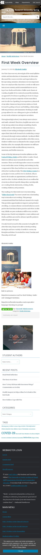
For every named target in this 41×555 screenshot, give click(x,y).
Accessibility (8, 2)
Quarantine (20, 437)
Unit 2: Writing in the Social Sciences (15, 526)
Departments (26, 2)
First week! (19, 308)
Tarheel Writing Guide (9, 157)
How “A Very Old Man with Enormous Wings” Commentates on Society (18, 386)
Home (3, 56)
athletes (16, 429)
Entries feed (6, 459)
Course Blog (6, 517)
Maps (17, 2)
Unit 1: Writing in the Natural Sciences (15, 521)
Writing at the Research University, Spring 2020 (20, 11)
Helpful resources (28, 308)
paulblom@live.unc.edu (19, 486)
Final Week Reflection (10, 375)
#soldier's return (13, 426)
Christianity (25, 429)
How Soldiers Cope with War (12, 400)
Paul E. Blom (12, 474)
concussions (31, 429)
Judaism (9, 437)
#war (12, 429)
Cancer (20, 429)
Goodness (32, 433)
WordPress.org (7, 469)
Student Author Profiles (10, 536)
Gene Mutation (26, 433)
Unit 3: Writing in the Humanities (13, 531)
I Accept (20, 551)
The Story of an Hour (9, 380)
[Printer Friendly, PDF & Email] (7, 309)
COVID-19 (8, 433)
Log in (4, 455)
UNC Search (36, 2)
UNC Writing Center (30, 171)
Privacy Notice (21, 547)
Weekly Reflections (13, 56)
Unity (37, 437)
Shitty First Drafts (8, 195)
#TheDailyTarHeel (30, 426)
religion (33, 437)
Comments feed (8, 464)
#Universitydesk (5, 429)
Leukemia (14, 437)
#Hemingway (4, 426)
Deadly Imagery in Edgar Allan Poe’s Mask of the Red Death (19, 393)
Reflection (27, 438)
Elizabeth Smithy (21, 69)
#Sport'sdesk (21, 426)
